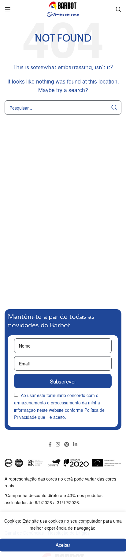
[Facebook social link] (50, 444)
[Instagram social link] (58, 444)
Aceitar (63, 545)
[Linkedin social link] (75, 444)
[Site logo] (63, 8)
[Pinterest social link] (66, 444)
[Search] (118, 9)
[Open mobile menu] (8, 9)
